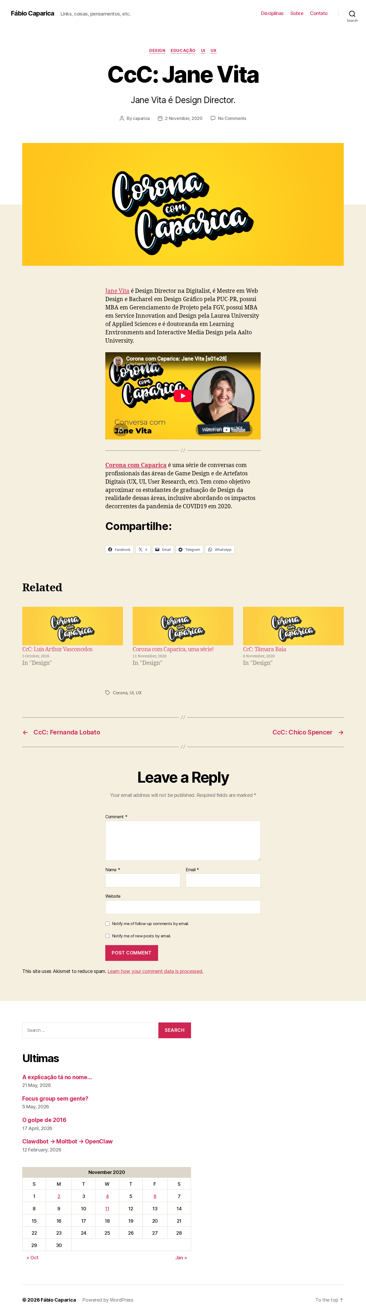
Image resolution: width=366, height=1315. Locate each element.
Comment (116, 816)
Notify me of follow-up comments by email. (150, 923)
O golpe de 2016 (44, 1120)
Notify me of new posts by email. (141, 935)
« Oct (33, 1257)
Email (192, 869)
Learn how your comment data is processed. (155, 971)
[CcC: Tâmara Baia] (293, 626)
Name (112, 869)
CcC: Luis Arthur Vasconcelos (57, 649)
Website (113, 896)
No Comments (232, 118)
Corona (120, 692)
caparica (141, 118)
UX (214, 50)
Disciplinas (272, 13)
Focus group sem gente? (55, 1098)
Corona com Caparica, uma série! (173, 649)
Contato (319, 13)
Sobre (297, 13)
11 (107, 1208)
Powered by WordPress (107, 1300)
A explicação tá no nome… (57, 1077)
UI (203, 50)
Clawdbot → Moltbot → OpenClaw (67, 1141)
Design (157, 50)
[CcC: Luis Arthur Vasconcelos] (72, 626)
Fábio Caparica (32, 13)
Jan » (181, 1257)
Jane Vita (117, 291)
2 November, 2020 (184, 118)
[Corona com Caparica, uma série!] (183, 626)
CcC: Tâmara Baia (264, 649)
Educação (183, 50)
